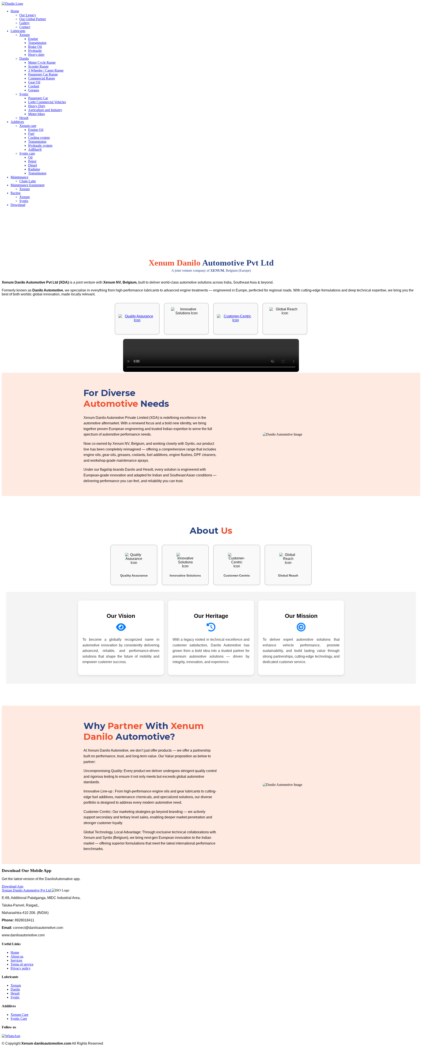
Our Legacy (27, 15)
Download (18, 205)
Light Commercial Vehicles (47, 102)
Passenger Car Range (43, 74)
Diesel (32, 165)
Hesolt (23, 118)
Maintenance (19, 177)
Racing (15, 193)
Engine (33, 39)
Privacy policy (21, 968)
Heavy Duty (36, 106)
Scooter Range (38, 66)
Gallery (24, 23)
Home (15, 11)
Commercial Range (41, 78)
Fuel (31, 134)
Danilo (15, 989)
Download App (12, 886)
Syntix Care (19, 1018)
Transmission (37, 43)
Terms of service (22, 964)
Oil (30, 157)
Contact (24, 27)
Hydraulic (35, 50)
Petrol (32, 161)
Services (16, 960)
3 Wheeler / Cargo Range (46, 70)
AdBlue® (35, 149)
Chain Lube (27, 181)
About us (17, 956)
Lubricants (18, 31)
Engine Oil (35, 130)
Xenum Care (19, 1014)
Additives (17, 122)
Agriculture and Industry (45, 110)
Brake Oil (35, 47)
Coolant (33, 86)
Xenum (24, 189)
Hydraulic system (40, 145)
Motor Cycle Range (42, 62)
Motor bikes (36, 114)
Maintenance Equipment (27, 185)
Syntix (23, 201)
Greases (33, 90)
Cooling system (39, 137)
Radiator (34, 169)
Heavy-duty (36, 54)
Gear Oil (34, 82)
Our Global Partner (32, 19)
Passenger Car (38, 98)
